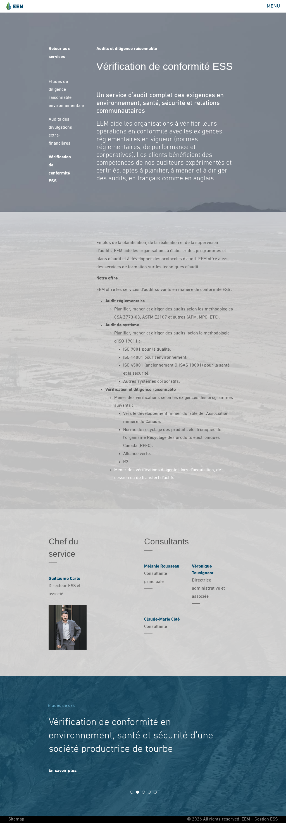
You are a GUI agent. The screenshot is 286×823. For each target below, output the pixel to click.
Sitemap (16, 819)
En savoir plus (63, 771)
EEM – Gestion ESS (15, 6)
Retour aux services (59, 53)
